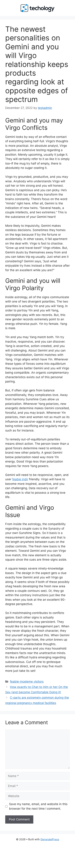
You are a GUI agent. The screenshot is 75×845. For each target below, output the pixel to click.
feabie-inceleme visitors (27, 681)
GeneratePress (49, 839)
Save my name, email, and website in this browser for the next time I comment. (38, 806)
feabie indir (20, 479)
